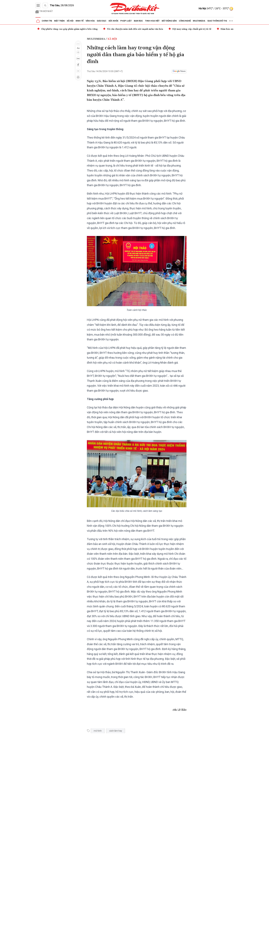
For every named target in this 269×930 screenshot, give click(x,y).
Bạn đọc (138, 21)
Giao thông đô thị (217, 21)
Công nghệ (185, 21)
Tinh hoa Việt (152, 21)
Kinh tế (79, 21)
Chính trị (47, 21)
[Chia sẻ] (266, 926)
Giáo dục (101, 21)
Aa (78, 48)
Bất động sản (169, 21)
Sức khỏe (113, 21)
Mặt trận (59, 21)
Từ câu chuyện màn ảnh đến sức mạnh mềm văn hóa (135, 29)
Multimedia (199, 21)
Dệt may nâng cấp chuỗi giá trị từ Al (191, 29)
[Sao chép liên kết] (78, 71)
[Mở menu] (38, 5)
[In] (78, 77)
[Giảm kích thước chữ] (78, 43)
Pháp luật (126, 21)
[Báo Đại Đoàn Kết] (135, 8)
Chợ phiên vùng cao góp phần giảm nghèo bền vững (69, 29)
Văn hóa (90, 21)
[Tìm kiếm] (45, 5)
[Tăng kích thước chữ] (78, 52)
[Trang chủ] (38, 21)
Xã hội (70, 21)
